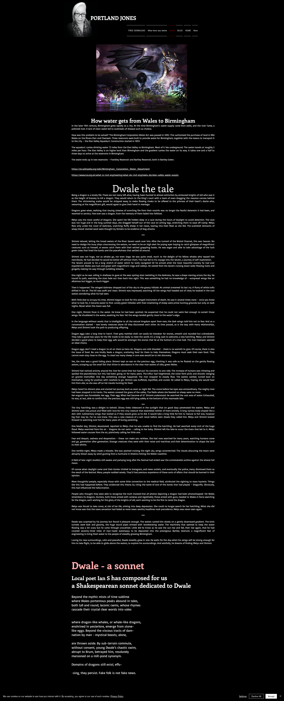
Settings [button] (243, 696)
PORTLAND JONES (113, 17)
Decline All (256, 696)
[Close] (280, 696)
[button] (183, 108)
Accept (271, 696)
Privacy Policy (116, 696)
